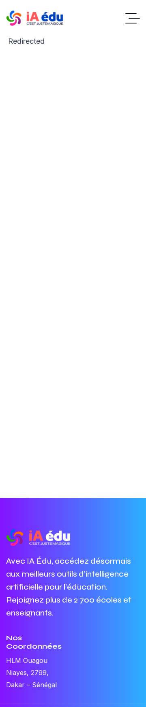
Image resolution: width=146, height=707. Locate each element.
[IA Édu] (38, 18)
